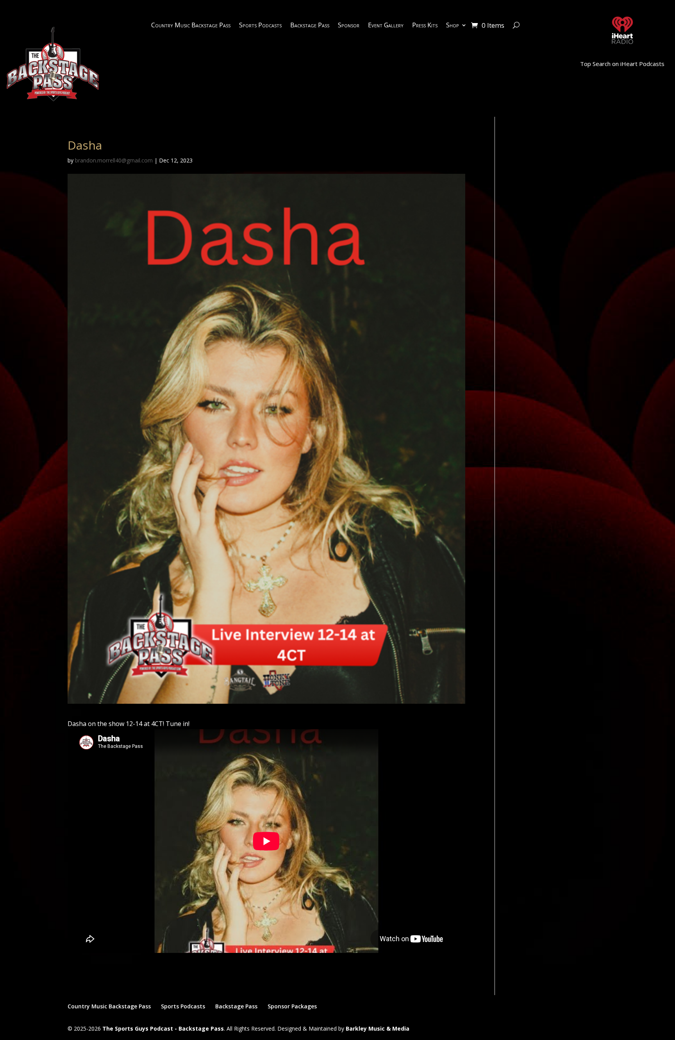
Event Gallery (386, 25)
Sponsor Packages (292, 1006)
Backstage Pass (309, 25)
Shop (452, 25)
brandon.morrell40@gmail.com (114, 160)
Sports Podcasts (260, 25)
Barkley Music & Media (377, 1028)
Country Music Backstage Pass (190, 25)
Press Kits (425, 25)
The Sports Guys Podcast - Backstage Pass (163, 1028)
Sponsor (348, 25)
